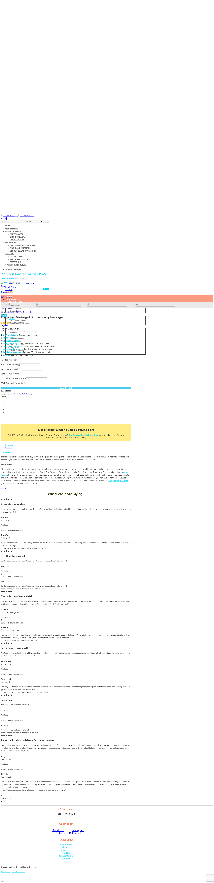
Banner (6, 355)
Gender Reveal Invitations (23, 251)
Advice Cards (16, 257)
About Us (66, 847)
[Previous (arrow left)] (2, 881)
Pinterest (60, 833)
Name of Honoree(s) (10, 364)
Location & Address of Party (13, 378)
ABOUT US (21, 274)
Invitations (11, 243)
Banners (13, 333)
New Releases (11, 229)
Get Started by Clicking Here (83, 435)
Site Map (66, 859)
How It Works (10, 287)
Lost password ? (7, 308)
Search (46, 221)
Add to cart (66, 388)
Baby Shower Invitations (22, 245)
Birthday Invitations (20, 248)
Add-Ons (9, 254)
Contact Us (78, 833)
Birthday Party (17, 237)
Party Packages (13, 231)
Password (5, 304)
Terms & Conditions (18, 872)
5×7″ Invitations (10, 335)
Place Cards (8, 338)
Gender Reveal (17, 240)
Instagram (78, 830)
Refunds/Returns (66, 856)
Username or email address (11, 301)
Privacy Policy (5, 872)
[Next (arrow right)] (4, 881)
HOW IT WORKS (7, 274)
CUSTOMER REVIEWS (37, 274)
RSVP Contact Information (13, 383)
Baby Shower (16, 234)
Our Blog (66, 853)
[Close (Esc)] (2, 878)
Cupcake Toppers (17, 338)
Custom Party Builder (16, 265)
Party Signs (15, 262)
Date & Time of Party (10, 374)
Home (8, 226)
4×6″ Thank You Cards (13, 346)
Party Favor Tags (11, 343)
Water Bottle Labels (12, 349)
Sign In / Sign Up (13, 269)
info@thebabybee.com (118, 480)
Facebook (4, 325)
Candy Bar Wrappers (13, 352)
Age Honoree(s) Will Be (11, 369)
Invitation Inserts (19, 259)
